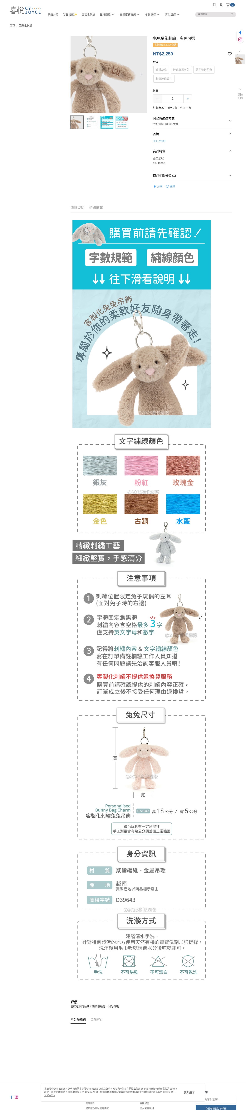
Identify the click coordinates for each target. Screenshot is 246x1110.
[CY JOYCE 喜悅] (25, 10)
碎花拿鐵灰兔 (181, 69)
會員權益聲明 (147, 1108)
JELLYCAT (159, 141)
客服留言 (144, 1103)
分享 (160, 186)
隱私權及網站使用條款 (97, 1108)
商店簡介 (90, 1103)
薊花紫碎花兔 (204, 69)
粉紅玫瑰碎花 (164, 78)
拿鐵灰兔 (161, 69)
